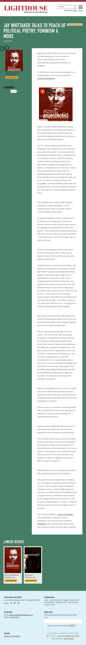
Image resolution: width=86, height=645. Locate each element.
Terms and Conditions (12, 636)
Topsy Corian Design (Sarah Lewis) (68, 636)
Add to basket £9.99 (12, 77)
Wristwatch (41, 524)
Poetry (13, 91)
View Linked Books (75, 24)
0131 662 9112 (14, 617)
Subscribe (72, 626)
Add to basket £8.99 (31, 581)
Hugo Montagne (69, 638)
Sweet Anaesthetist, (65, 514)
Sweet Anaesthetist (45, 78)
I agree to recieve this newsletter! (57, 626)
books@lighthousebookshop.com (21, 615)
